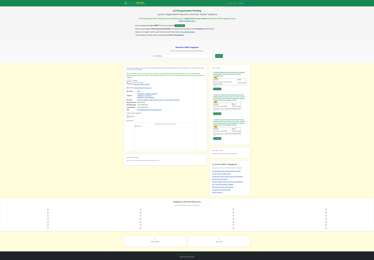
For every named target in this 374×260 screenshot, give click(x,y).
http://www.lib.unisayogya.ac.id (142, 88)
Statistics (241, 3)
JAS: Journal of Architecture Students (222, 184)
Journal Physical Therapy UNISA (221, 190)
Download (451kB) (139, 84)
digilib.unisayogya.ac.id (187, 21)
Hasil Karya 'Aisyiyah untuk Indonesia (222, 187)
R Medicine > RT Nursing (144, 95)
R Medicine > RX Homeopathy (145, 97)
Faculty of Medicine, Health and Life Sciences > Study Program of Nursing (158, 100)
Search (219, 56)
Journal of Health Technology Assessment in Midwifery (227, 182)
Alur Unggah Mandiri (188, 32)
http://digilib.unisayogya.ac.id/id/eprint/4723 (149, 109)
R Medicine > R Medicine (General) (147, 94)
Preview (147, 84)
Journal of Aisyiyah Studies (219, 179)
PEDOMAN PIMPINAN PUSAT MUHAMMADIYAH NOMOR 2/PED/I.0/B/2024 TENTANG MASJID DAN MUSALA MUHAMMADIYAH (229, 74)
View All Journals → (217, 192)
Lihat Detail (217, 89)
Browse (235, 3)
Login (247, 3)
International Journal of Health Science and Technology (227, 176)
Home (230, 3)
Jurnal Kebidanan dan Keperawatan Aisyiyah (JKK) (226, 171)
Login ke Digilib (180, 25)
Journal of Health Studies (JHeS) (221, 174)
